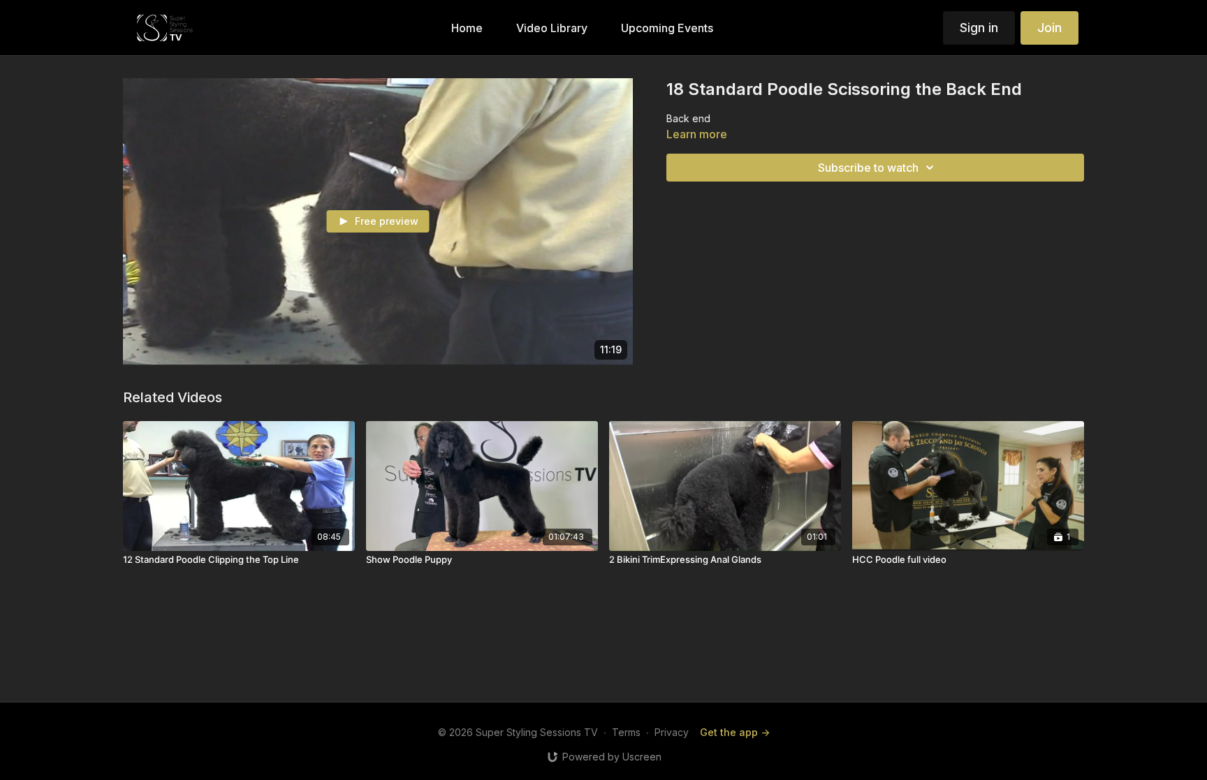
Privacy (671, 732)
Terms (626, 732)
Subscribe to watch (868, 168)
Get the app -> (735, 732)
